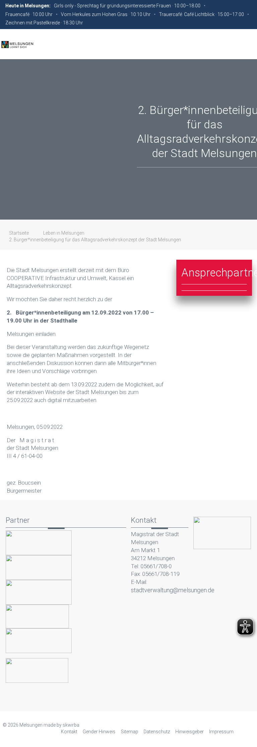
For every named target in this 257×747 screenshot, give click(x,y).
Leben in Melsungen (63, 233)
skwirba (71, 725)
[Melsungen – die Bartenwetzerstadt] (17, 44)
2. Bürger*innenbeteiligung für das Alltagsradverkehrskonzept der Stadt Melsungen (95, 239)
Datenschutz (157, 731)
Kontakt (69, 731)
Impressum (221, 731)
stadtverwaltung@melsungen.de (173, 590)
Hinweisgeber (189, 731)
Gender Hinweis (99, 731)
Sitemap (129, 731)
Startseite (19, 233)
